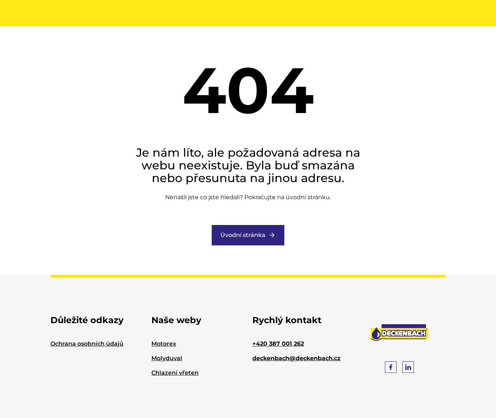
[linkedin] (408, 367)
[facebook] (391, 367)
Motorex (163, 343)
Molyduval (166, 358)
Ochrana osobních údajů (86, 343)
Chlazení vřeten (175, 372)
